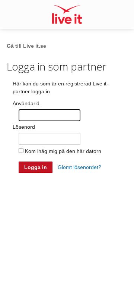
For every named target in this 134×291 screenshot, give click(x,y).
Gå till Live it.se (26, 46)
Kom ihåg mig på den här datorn (63, 151)
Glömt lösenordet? (79, 167)
